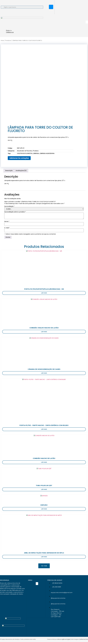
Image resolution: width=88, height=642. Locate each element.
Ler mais (44, 293)
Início (2, 40)
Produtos (8, 40)
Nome (6, 221)
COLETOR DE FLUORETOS (24, 153)
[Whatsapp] (51, 2)
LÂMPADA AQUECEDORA (47, 153)
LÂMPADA (36, 153)
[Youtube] (51, 12)
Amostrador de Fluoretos (24, 151)
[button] (87, 22)
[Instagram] (51, 7)
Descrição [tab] (9, 171)
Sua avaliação (9, 206)
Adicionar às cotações (19, 158)
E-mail (7, 227)
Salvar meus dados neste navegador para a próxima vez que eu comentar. (31, 234)
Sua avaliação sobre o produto (15, 212)
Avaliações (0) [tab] (21, 171)
